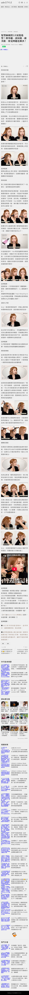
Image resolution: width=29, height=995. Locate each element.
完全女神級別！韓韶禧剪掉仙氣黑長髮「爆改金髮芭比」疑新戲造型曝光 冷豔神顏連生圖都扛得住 (19, 905)
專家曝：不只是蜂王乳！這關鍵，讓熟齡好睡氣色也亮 (5, 709)
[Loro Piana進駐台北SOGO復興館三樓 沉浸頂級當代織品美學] (5, 920)
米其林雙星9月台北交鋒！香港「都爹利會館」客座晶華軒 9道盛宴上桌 (19, 873)
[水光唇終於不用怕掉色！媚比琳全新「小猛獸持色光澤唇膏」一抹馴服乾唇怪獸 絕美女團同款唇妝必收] (5, 667)
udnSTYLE (3, 31)
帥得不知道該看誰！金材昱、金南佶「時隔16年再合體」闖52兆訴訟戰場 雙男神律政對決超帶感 (19, 835)
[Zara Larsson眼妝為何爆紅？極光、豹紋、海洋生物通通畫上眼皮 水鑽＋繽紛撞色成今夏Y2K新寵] (5, 682)
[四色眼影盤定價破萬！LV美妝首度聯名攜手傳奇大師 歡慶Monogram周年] (5, 675)
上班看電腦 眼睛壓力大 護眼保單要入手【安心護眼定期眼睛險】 (23, 709)
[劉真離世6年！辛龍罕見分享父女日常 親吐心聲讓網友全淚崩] (5, 986)
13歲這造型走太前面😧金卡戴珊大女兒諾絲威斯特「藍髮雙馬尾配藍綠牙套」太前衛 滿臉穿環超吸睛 (19, 882)
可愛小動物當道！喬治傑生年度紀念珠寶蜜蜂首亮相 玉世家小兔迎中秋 (14, 709)
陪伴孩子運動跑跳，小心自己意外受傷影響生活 (23, 721)
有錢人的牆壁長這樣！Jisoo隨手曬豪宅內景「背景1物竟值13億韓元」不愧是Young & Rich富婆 (23, 733)
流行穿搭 (14, 7)
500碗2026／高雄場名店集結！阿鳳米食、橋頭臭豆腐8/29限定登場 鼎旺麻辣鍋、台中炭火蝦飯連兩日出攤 (19, 759)
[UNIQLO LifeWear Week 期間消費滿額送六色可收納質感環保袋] (5, 765)
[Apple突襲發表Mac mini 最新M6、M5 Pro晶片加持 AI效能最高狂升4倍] (5, 928)
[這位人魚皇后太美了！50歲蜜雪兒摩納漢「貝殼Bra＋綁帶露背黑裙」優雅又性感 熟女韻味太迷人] (5, 858)
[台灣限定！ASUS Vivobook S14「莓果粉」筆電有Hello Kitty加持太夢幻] (5, 812)
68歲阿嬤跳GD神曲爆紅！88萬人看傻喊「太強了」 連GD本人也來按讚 (19, 962)
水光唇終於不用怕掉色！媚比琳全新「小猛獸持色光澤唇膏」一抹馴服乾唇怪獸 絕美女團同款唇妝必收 (19, 667)
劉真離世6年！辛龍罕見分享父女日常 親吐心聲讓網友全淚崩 (19, 986)
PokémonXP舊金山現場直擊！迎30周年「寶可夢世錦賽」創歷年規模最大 (19, 819)
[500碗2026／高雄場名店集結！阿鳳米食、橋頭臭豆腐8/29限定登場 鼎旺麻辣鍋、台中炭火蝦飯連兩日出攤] (5, 758)
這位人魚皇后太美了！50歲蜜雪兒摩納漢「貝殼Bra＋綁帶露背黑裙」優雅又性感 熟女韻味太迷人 (19, 859)
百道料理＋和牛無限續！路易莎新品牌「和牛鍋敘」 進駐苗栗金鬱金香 (19, 865)
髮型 (3, 643)
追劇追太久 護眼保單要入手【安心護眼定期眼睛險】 (5, 721)
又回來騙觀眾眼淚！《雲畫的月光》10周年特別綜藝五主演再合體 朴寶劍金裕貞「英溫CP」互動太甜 (14, 721)
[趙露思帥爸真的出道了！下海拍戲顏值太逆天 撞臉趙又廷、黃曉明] (5, 971)
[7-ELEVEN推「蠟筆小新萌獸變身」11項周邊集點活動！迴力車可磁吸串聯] (5, 781)
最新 (2, 7)
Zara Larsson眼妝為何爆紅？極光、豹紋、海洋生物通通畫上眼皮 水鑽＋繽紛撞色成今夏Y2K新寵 (19, 683)
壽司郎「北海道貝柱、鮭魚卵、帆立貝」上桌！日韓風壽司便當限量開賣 (19, 804)
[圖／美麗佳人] (14, 57)
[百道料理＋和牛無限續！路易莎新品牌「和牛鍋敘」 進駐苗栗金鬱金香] (5, 866)
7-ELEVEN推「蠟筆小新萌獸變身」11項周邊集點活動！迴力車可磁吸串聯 (19, 780)
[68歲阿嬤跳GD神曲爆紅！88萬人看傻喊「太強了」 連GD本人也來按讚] (5, 963)
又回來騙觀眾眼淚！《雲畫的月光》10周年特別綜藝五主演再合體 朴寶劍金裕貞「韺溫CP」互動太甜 (19, 797)
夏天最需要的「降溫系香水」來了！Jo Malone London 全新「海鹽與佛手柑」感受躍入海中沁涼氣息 (19, 691)
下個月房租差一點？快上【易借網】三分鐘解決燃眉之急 (5, 733)
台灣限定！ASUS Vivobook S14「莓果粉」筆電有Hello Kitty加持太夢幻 (19, 811)
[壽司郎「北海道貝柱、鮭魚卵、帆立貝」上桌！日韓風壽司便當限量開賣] (5, 804)
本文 (4, 615)
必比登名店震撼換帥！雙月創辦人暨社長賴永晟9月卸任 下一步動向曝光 (19, 896)
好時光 (26, 7)
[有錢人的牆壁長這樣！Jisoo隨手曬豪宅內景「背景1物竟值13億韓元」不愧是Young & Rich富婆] (5, 889)
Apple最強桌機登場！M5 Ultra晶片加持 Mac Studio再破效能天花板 (19, 912)
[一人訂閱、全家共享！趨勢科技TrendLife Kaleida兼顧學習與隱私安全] (5, 789)
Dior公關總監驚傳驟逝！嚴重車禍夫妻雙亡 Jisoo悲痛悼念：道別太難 (19, 955)
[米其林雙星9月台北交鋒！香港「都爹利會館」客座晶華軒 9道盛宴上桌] (5, 874)
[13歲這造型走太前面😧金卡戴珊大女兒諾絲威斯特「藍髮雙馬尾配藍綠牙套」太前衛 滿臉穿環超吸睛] (5, 881)
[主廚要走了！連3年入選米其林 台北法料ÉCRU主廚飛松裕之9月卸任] (5, 843)
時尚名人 (7, 7)
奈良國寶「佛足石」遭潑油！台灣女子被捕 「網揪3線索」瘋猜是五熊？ (19, 947)
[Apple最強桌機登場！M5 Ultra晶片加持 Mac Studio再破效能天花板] (5, 912)
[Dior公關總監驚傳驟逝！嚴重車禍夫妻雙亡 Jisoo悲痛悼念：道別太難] (5, 955)
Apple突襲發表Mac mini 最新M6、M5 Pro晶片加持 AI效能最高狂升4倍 (19, 927)
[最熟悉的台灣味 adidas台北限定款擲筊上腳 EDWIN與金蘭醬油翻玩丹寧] (5, 850)
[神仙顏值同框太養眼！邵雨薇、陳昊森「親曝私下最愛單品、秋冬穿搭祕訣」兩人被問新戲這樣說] (5, 827)
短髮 (8, 643)
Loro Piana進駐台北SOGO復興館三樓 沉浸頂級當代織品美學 (19, 920)
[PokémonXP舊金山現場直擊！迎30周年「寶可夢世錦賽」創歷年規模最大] (5, 819)
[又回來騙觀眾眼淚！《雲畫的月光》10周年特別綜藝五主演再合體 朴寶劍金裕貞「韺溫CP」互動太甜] (5, 796)
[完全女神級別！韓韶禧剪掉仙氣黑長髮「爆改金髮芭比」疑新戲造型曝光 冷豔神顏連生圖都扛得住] (5, 905)
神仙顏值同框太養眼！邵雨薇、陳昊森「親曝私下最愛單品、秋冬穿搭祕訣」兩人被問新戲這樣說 (19, 828)
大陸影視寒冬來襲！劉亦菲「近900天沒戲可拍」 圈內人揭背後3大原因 (19, 978)
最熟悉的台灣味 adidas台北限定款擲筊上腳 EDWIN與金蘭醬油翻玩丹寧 (19, 850)
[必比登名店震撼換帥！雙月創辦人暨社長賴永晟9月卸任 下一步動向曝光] (5, 897)
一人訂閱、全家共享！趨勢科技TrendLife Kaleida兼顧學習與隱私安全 (19, 788)
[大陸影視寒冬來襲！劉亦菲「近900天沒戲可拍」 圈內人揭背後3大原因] (5, 978)
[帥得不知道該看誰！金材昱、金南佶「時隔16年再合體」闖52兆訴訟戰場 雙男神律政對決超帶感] (5, 835)
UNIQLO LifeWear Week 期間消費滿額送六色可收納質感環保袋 (19, 765)
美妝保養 (20, 7)
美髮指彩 (16, 31)
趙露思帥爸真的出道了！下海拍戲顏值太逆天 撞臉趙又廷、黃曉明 (19, 970)
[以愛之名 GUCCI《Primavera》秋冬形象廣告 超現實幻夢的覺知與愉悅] (5, 750)
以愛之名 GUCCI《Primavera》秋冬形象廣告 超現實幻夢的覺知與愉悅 (19, 749)
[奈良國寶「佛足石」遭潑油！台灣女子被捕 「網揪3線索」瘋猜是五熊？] (5, 947)
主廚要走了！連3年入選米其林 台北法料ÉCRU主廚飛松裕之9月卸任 (19, 842)
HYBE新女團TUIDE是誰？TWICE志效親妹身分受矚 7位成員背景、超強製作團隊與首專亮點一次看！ (14, 733)
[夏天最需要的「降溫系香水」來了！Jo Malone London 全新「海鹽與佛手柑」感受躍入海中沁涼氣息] (5, 690)
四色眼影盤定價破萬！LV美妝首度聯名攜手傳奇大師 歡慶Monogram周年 (19, 674)
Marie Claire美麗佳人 (15, 615)
